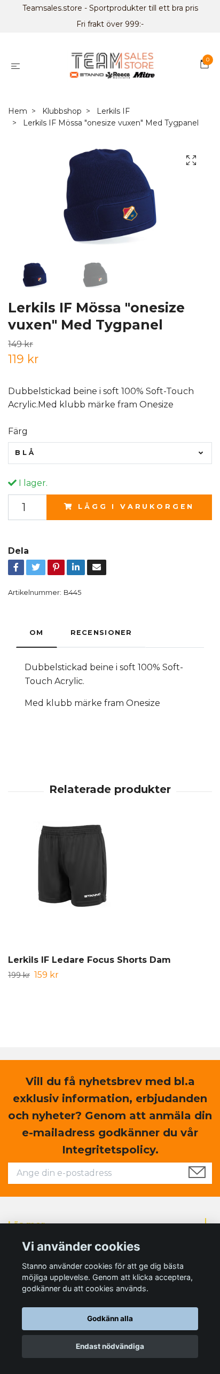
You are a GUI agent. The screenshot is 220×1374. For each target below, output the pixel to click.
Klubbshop (62, 111)
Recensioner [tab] (101, 633)
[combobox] (110, 453)
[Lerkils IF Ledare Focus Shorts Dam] (110, 888)
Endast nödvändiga (110, 1346)
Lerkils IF (113, 111)
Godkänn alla (110, 1318)
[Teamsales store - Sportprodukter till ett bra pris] (111, 65)
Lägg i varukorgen (136, 507)
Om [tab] (36, 633)
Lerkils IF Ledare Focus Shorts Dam (89, 960)
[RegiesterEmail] (197, 1173)
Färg (18, 431)
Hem (17, 111)
